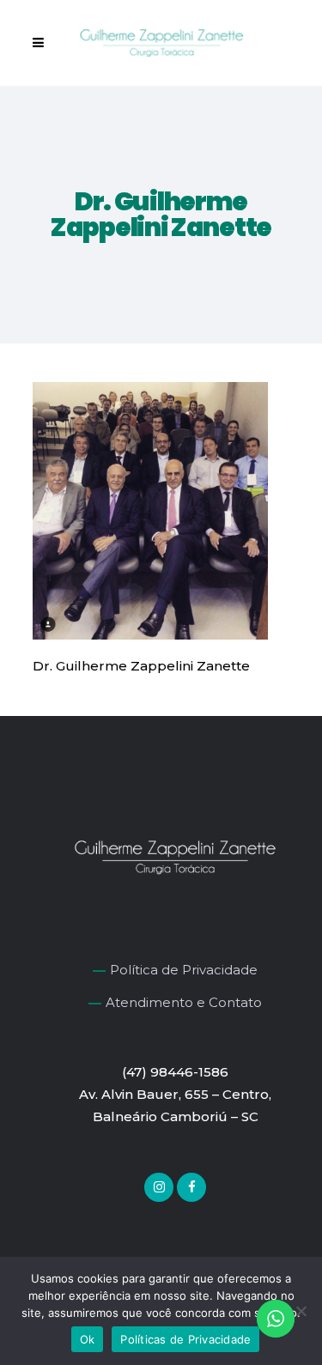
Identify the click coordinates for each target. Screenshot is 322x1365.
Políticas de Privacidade (185, 1339)
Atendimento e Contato (184, 1002)
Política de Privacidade (184, 970)
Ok (87, 1339)
